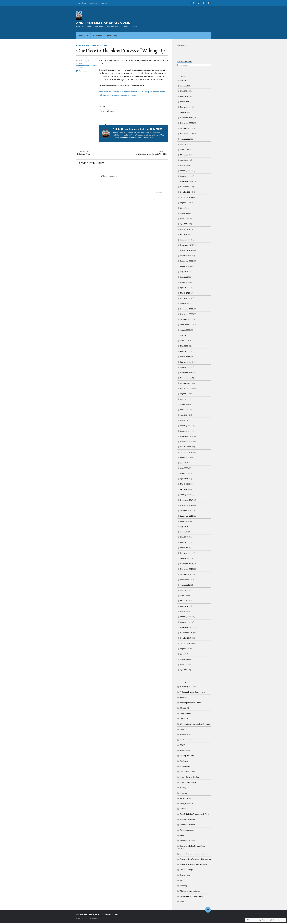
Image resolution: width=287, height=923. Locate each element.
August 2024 (185, 202)
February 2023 (185, 298)
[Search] (209, 3)
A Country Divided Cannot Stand (192, 692)
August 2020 (185, 457)
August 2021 (185, 394)
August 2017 (185, 648)
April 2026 (184, 96)
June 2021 (184, 404)
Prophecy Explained (187, 819)
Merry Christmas (186, 803)
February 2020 (185, 489)
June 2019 (184, 532)
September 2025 (186, 133)
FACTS (183, 745)
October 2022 (185, 319)
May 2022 (184, 346)
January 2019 (185, 558)
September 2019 (186, 516)
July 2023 (184, 271)
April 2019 (184, 542)
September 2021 (186, 388)
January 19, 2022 (87, 60)
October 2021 (185, 383)
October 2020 (185, 447)
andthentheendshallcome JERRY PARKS (86, 67)
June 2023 (184, 277)
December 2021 (186, 372)
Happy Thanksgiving (188, 782)
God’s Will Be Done (187, 771)
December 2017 (186, 627)
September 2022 (186, 325)
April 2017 (184, 670)
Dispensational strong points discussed (195, 724)
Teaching (183, 885)
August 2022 (185, 330)
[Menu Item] (193, 3)
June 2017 (184, 659)
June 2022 (184, 340)
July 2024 (184, 208)
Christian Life (185, 708)
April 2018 (184, 606)
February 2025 (185, 171)
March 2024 (185, 229)
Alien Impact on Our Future (190, 702)
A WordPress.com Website (87, 918)
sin (181, 880)
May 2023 (184, 282)
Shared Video (185, 875)
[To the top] (208, 910)
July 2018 (184, 590)
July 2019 (184, 526)
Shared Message (186, 870)
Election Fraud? (186, 740)
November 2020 (186, 441)
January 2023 (185, 303)
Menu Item (82, 3)
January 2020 (185, 494)
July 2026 (184, 80)
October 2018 (185, 574)
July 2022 (184, 335)
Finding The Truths (187, 756)
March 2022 (185, 356)
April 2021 (184, 415)
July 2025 (184, 144)
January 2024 (185, 240)
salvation (183, 835)
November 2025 (186, 123)
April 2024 (184, 224)
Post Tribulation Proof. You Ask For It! (194, 814)
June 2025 (184, 149)
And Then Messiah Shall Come (103, 22)
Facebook (181, 46)
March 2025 (185, 165)
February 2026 (185, 107)
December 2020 (186, 436)
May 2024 (184, 218)
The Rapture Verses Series (190, 891)
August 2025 (185, 139)
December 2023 (186, 245)
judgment (183, 793)
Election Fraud (185, 734)
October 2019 (185, 510)
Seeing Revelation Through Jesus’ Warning (191, 847)
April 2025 (184, 160)
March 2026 (185, 102)
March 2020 (185, 484)
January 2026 (185, 112)
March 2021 (185, 420)
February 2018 (185, 617)
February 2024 (185, 234)
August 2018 (185, 585)
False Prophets (185, 750)
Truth (182, 901)
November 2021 (186, 378)
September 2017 (186, 643)
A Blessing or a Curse (188, 687)
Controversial (185, 713)
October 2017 (185, 638)
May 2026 (184, 91)
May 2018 (184, 601)
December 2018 (186, 563)
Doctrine (183, 729)
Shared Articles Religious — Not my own (195, 859)
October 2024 (185, 192)
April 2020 (184, 479)
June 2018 (184, 595)
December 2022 (186, 309)
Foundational (185, 766)
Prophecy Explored (187, 825)
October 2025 (185, 128)
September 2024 (186, 197)
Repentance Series (187, 830)
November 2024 (186, 187)
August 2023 (185, 266)
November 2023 (186, 250)
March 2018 (185, 611)
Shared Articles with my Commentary (194, 864)
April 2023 (184, 287)
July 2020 (184, 463)
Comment (159, 192)
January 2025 (185, 176)
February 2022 (185, 362)
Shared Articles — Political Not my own (195, 854)
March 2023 (185, 293)
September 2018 (186, 579)
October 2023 (185, 256)
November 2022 (186, 314)
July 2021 (184, 399)
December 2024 (186, 181)
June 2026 (184, 86)
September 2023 (186, 261)
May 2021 (184, 410)
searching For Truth (97, 45)
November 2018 (186, 569)
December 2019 (186, 500)
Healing (183, 787)
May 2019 (184, 537)
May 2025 (184, 155)
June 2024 (184, 213)
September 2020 (186, 452)
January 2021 (185, 431)
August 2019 (185, 521)
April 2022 (184, 351)
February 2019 (185, 553)
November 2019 (186, 505)
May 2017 (184, 664)
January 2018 (185, 622)
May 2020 (184, 473)
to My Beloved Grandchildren (191, 896)
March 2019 (185, 548)
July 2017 (184, 654)
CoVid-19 (80, 45)
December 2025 (186, 117)
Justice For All (185, 798)
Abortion (183, 697)
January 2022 (185, 367)
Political (183, 809)
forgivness (184, 761)
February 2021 (185, 425)
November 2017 (186, 633)
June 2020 (184, 468)
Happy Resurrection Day (189, 777)
